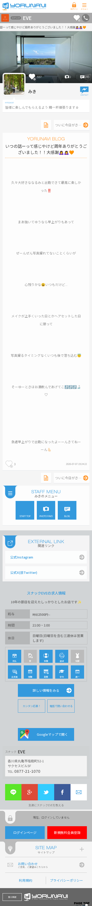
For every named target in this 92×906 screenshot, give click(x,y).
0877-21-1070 (27, 771)
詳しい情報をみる (46, 690)
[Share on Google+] (29, 792)
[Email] (79, 792)
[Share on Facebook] (62, 792)
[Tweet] (46, 792)
